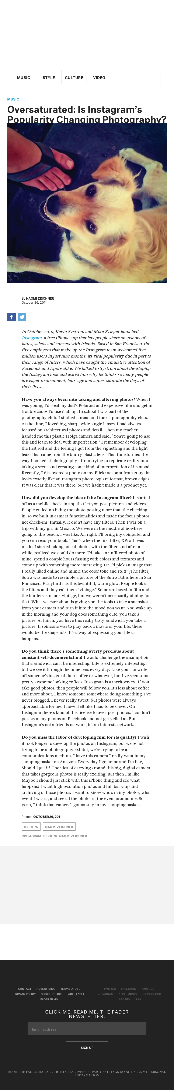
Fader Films (49, 999)
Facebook (128, 988)
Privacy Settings (103, 1072)
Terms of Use (70, 988)
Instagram (32, 337)
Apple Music (128, 993)
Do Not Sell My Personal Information (120, 1073)
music (13, 98)
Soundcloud (151, 993)
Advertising (45, 988)
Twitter (110, 988)
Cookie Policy (51, 993)
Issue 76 (31, 826)
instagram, (32, 835)
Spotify (124, 999)
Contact (24, 988)
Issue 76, (50, 835)
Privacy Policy (25, 993)
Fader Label (75, 993)
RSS (138, 999)
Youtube (147, 988)
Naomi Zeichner (40, 297)
